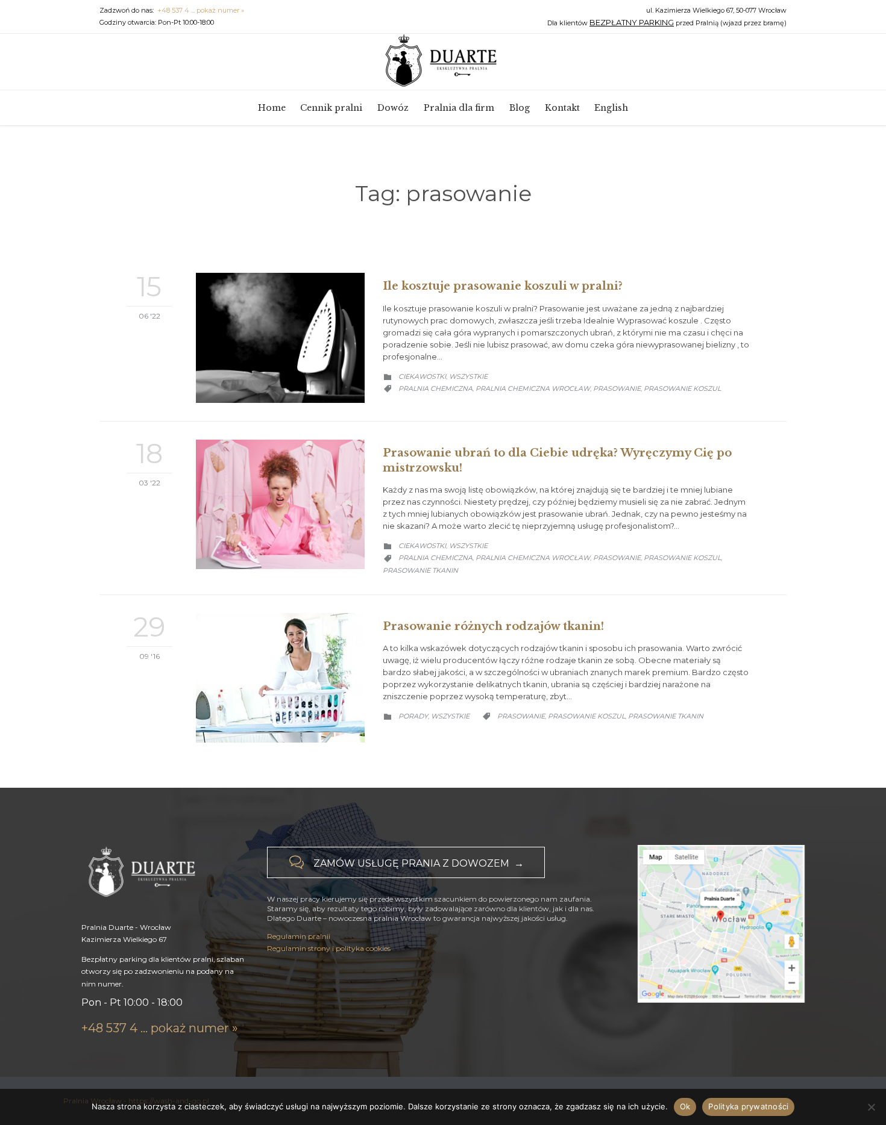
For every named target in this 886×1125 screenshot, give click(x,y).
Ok (685, 1106)
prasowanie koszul (682, 388)
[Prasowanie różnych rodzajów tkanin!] (280, 678)
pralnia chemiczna (435, 388)
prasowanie (617, 388)
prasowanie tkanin (420, 570)
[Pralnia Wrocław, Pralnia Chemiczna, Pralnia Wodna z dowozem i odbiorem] (443, 61)
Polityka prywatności (748, 1106)
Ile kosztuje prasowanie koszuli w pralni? (503, 286)
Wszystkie (468, 376)
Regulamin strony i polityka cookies (329, 948)
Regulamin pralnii (298, 936)
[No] (871, 1107)
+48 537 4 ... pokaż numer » (200, 10)
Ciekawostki (422, 376)
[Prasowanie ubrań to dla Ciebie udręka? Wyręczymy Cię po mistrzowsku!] (280, 504)
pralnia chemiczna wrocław (533, 388)
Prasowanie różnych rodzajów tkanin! (493, 626)
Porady (413, 716)
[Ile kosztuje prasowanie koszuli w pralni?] (280, 337)
